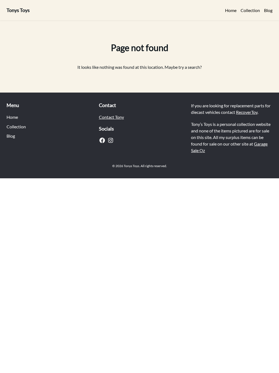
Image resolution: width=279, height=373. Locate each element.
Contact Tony (111, 117)
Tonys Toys (18, 10)
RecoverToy (246, 112)
